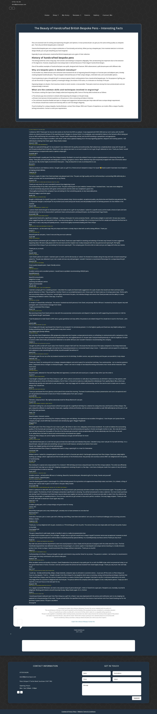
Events (87, 15)
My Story (65, 15)
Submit (137, 698)
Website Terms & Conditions (87, 712)
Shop (55, 15)
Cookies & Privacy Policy (69, 712)
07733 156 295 (16, 2)
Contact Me (107, 15)
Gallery (96, 15)
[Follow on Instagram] (13, 8)
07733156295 (24, 672)
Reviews (76, 15)
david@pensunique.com (19, 4)
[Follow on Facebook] (10, 8)
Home (47, 15)
